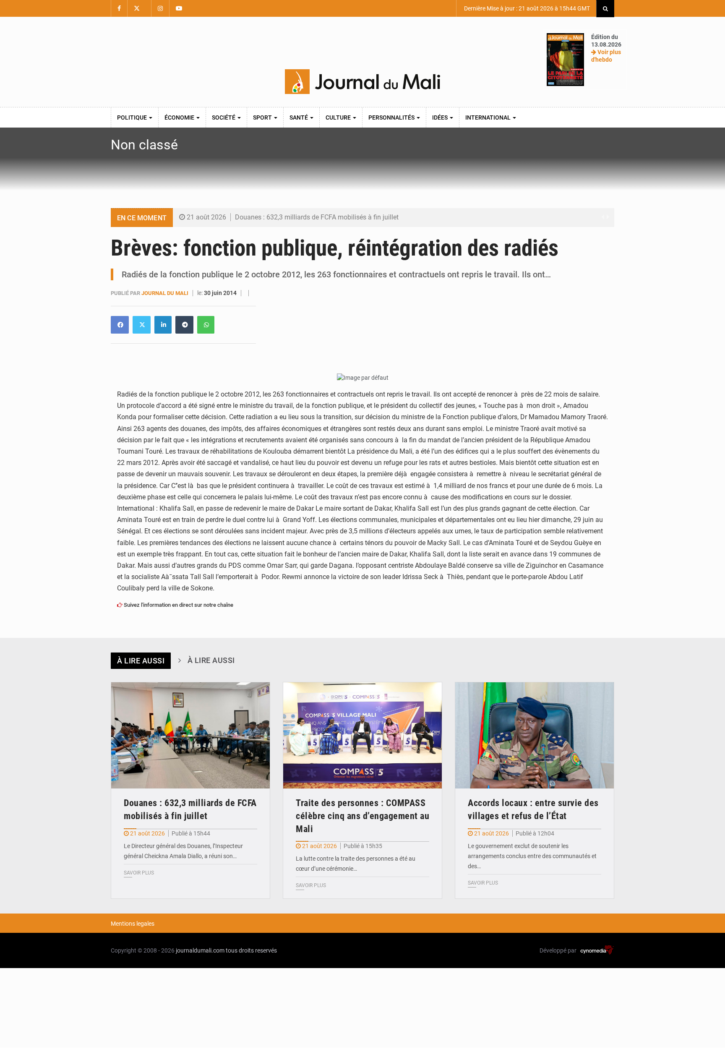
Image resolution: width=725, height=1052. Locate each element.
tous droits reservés (251, 950)
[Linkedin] (120, 325)
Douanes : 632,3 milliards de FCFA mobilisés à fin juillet (317, 217)
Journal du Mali (165, 293)
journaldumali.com (200, 950)
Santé (299, 117)
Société (224, 117)
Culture (339, 117)
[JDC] (362, 81)
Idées (440, 117)
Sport (263, 117)
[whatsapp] (205, 325)
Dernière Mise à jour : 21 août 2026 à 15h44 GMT (526, 8)
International (488, 117)
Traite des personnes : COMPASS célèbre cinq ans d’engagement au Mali (362, 816)
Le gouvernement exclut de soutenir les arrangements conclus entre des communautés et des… (532, 856)
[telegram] (184, 325)
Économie (180, 117)
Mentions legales (132, 923)
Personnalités (392, 117)
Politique (132, 117)
